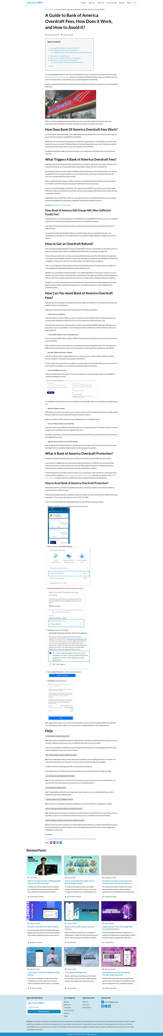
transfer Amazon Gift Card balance (58, 77)
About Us (85, 1002)
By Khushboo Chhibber (37, 896)
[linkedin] (61, 842)
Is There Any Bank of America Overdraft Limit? (57, 736)
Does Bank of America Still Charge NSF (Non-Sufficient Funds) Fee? (72, 52)
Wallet (129, 3)
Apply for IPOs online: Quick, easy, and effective (79, 928)
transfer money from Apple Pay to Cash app (78, 475)
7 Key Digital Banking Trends (75, 972)
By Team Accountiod (53, 35)
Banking (83, 3)
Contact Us (86, 1004)
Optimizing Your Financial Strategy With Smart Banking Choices (117, 928)
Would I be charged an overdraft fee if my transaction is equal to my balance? (65, 820)
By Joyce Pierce (71, 942)
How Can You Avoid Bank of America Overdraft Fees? (65, 58)
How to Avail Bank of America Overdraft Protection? (68, 62)
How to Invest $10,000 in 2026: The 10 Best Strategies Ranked (80, 882)
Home (47, 9)
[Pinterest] (109, 1006)
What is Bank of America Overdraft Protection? (63, 60)
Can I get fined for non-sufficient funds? (55, 787)
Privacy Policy (87, 1007)
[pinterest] (54, 842)
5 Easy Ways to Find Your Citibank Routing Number (43, 973)
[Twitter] (106, 1006)
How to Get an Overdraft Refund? (60, 56)
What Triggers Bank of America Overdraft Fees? (64, 50)
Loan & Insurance (112, 3)
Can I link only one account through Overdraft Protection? (60, 776)
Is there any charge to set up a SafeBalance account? (59, 799)
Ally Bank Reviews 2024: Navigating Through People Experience (115, 973)
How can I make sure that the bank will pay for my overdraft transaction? (64, 808)
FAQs (51, 66)
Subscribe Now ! (44, 1011)
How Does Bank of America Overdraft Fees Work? (64, 48)
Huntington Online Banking (61, 205)
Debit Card (91, 3)
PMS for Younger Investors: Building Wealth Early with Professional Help (44, 882)
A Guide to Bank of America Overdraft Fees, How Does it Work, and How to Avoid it (72, 839)
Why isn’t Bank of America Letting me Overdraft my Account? (61, 755)
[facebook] (51, 842)
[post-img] (44, 865)
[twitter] (57, 842)
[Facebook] (102, 1006)
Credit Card (100, 3)
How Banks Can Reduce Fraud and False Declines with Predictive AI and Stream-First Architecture (117, 882)
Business (122, 3)
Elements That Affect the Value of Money (43, 927)
